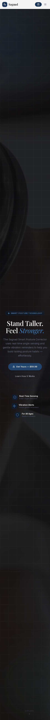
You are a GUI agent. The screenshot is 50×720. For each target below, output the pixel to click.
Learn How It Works (25, 376)
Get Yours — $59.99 (26, 366)
